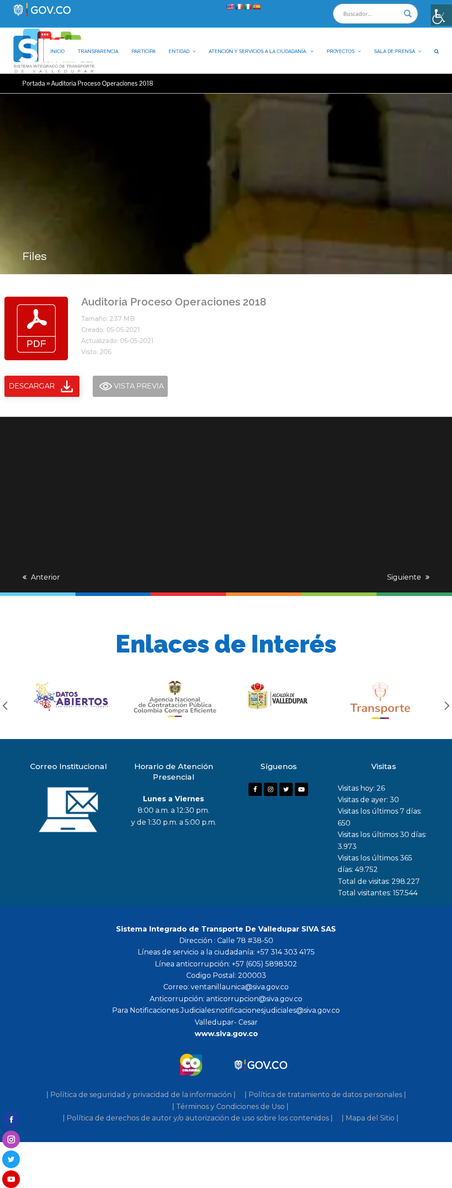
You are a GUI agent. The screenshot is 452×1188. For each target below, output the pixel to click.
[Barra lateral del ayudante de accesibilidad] (441, 15)
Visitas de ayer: (364, 800)
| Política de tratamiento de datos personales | (325, 1094)
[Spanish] (256, 6)
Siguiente (404, 577)
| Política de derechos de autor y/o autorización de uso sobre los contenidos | (198, 1118)
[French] (239, 6)
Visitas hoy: (357, 788)
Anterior (45, 577)
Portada (34, 83)
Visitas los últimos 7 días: (380, 811)
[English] (230, 6)
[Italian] (248, 6)
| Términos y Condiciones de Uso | (230, 1106)
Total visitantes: (365, 893)
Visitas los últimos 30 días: (382, 834)
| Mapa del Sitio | (370, 1118)
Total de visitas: (365, 881)
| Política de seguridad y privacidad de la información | (141, 1094)
